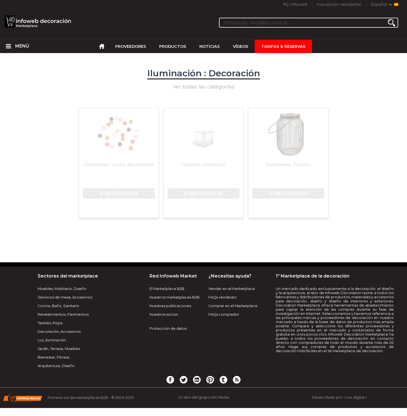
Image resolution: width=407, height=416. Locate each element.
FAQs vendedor (222, 297)
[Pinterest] (210, 379)
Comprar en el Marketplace (232, 306)
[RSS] (236, 379)
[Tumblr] (223, 379)
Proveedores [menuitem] (130, 46)
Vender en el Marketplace (231, 289)
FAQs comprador (223, 314)
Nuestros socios (164, 314)
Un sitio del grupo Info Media (203, 397)
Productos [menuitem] (172, 46)
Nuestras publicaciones (170, 306)
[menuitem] (8, 46)
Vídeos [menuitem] (240, 46)
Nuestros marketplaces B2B (175, 297)
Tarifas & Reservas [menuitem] (283, 46)
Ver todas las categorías (203, 86)
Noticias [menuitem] (209, 46)
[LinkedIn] (196, 379)
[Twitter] (183, 379)
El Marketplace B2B (167, 289)
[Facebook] (170, 379)
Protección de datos (168, 328)
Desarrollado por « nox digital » (339, 397)
